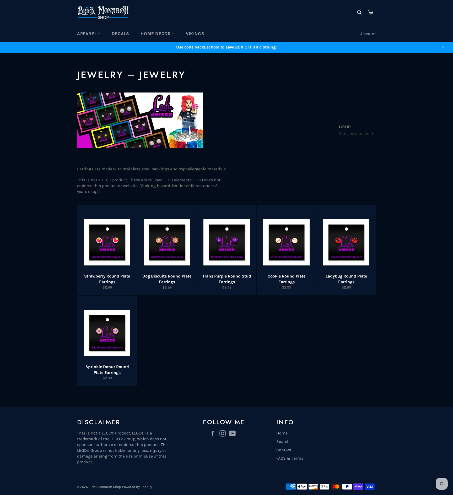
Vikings (195, 33)
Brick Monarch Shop (105, 487)
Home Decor (156, 33)
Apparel (87, 33)
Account (368, 33)
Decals (120, 33)
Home (282, 433)
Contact (284, 449)
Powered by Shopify (137, 487)
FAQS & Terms (289, 458)
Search (283, 441)
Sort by (344, 126)
